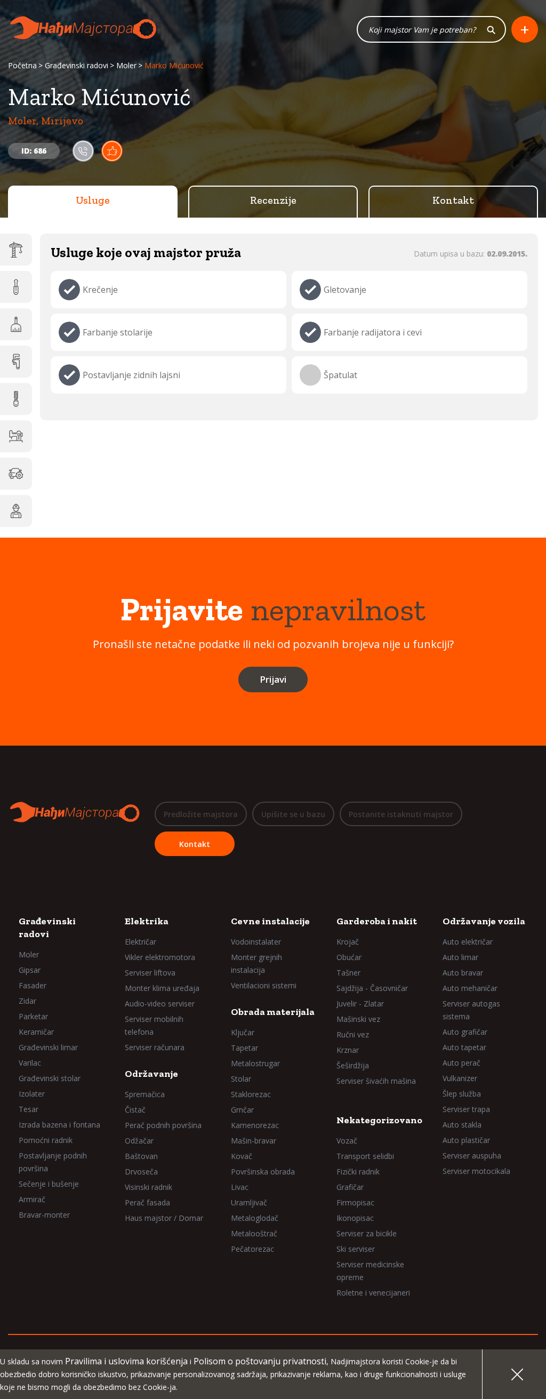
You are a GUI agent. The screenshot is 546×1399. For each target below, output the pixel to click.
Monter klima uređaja (162, 988)
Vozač (346, 1141)
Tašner (348, 973)
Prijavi (273, 679)
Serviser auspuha (472, 1155)
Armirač (32, 1199)
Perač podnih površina (163, 1125)
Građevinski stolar (50, 1078)
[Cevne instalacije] (16, 362)
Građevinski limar (48, 1047)
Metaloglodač (254, 1218)
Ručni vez (352, 1034)
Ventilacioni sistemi (263, 985)
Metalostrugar (255, 1063)
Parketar (33, 1016)
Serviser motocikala (476, 1171)
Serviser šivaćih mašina (376, 1081)
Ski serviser (355, 1249)
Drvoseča (141, 1171)
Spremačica (145, 1094)
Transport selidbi (365, 1156)
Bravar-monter (44, 1215)
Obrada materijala (273, 1012)
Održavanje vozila (484, 921)
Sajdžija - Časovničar (372, 988)
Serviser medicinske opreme (370, 1270)
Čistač (135, 1110)
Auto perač (461, 1063)
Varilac (30, 1063)
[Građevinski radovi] (16, 250)
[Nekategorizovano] (16, 511)
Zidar (27, 1001)
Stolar (241, 1079)
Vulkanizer (460, 1078)
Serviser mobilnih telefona (154, 1025)
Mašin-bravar (253, 1141)
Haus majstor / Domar (164, 1218)
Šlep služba (462, 1094)
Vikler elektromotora (160, 957)
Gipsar (30, 970)
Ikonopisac (355, 1218)
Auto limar (460, 957)
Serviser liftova (150, 973)
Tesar (28, 1109)
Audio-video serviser (160, 1003)
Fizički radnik (358, 1171)
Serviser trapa (466, 1109)
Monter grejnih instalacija (256, 963)
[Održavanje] (16, 324)
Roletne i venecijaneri (373, 1293)
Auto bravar (463, 973)
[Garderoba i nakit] (16, 436)
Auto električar (468, 942)
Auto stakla (462, 1125)
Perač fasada (147, 1202)
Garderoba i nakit (376, 921)
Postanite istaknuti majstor (401, 814)
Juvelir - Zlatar (360, 1003)
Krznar (347, 1050)
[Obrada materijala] (16, 399)
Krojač (347, 942)
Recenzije (273, 200)
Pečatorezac (252, 1249)
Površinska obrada (263, 1171)
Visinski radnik (148, 1187)
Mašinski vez (358, 1019)
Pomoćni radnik (46, 1140)
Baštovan (141, 1156)
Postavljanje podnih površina (53, 1161)
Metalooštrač (254, 1233)
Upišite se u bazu (293, 814)
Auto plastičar (466, 1140)
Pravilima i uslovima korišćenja (126, 1361)
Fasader (32, 985)
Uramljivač (249, 1202)
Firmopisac (355, 1202)
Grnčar (242, 1110)
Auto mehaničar (470, 988)
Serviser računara (154, 1047)
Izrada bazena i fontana (59, 1125)
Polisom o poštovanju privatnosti (260, 1361)
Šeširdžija (352, 1065)
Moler (126, 65)
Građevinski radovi (76, 65)
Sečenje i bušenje (49, 1184)
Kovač (241, 1156)
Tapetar (244, 1048)
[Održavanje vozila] (16, 474)
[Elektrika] (16, 287)
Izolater (32, 1094)
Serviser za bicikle (366, 1233)
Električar (140, 942)
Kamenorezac (255, 1125)
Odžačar (139, 1141)
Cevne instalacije (270, 921)
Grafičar (350, 1187)
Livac (239, 1187)
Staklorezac (251, 1094)
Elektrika (146, 921)
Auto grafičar (465, 1032)
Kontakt (453, 200)
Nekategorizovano (379, 1120)
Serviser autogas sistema (471, 1009)
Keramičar (36, 1032)
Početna (22, 65)
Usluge (93, 200)
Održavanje (151, 1074)
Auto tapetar (464, 1047)
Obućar (349, 957)
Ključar (242, 1032)
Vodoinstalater (256, 942)
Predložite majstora (201, 814)
